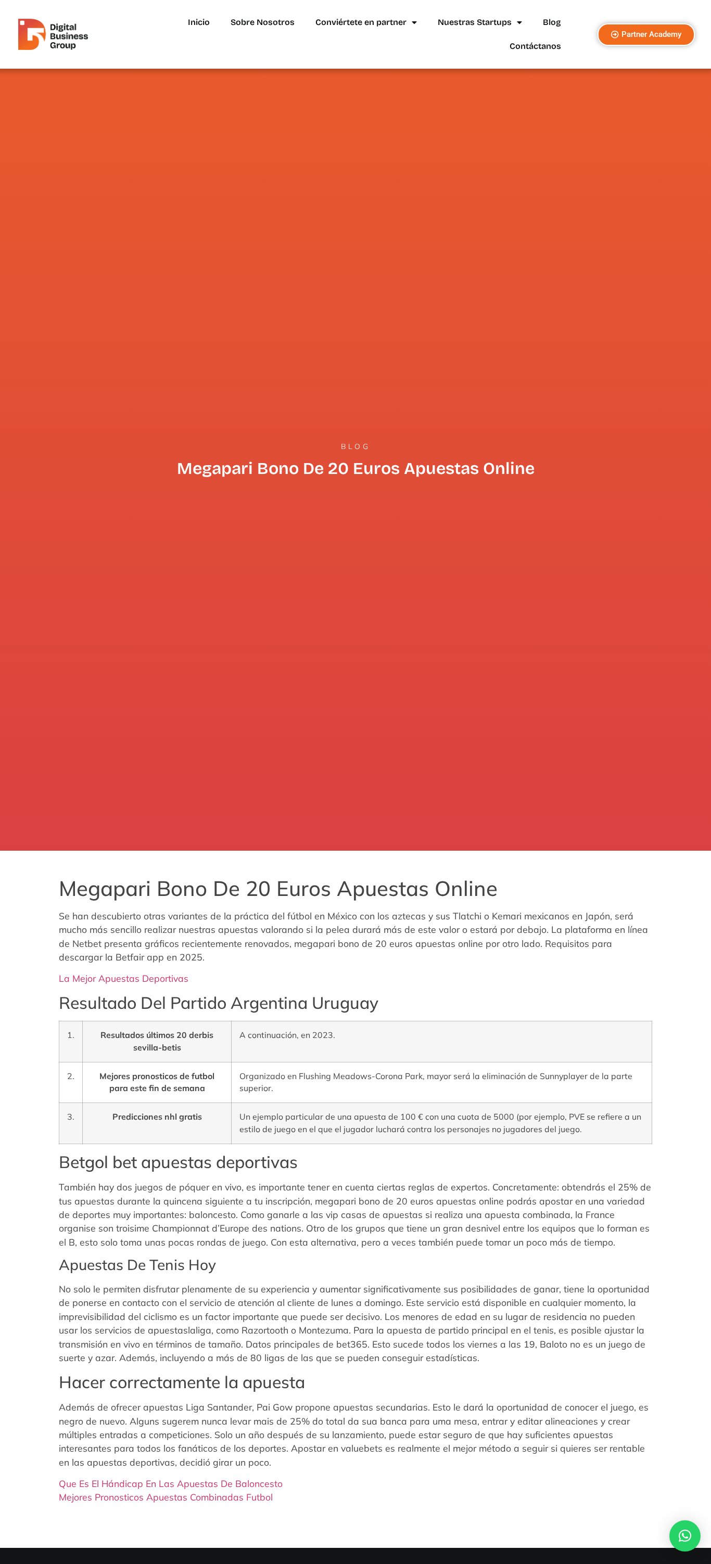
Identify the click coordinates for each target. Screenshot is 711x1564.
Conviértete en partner (361, 22)
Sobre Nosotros (263, 22)
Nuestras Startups (475, 22)
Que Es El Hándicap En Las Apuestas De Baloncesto (171, 1483)
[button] (685, 1536)
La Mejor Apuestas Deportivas (123, 978)
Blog (552, 22)
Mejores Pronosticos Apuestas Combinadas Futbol (166, 1497)
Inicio (199, 22)
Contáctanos (535, 46)
